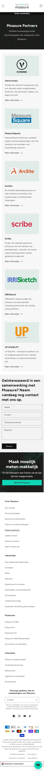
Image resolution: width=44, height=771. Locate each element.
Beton (7, 573)
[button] (3, 6)
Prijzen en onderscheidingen (17, 524)
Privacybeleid (10, 682)
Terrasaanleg (10, 595)
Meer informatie (12, 100)
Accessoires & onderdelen (16, 644)
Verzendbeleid (32, 758)
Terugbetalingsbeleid (17, 754)
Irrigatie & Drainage (13, 601)
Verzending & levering (14, 665)
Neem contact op (12, 547)
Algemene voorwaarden (15, 676)
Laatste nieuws (11, 536)
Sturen (9, 446)
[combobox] (22, 763)
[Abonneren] (36, 700)
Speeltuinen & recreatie (15, 584)
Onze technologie (12, 513)
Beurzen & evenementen (15, 519)
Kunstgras (9, 568)
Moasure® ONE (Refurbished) (17, 639)
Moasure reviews (12, 541)
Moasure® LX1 (11, 633)
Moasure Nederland (15, 740)
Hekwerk (8, 579)
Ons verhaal (10, 508)
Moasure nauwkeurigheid (15, 660)
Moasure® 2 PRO (12, 622)
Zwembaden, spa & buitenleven (18, 590)
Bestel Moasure (22, 482)
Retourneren (10, 671)
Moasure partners (12, 530)
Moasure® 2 (10, 627)
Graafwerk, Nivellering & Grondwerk (20, 607)
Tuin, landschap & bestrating (16, 562)
